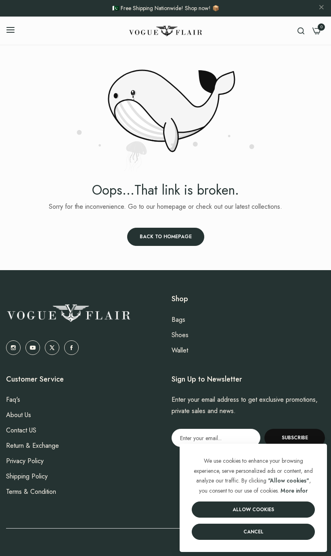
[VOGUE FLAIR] (165, 31)
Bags (178, 319)
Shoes (180, 335)
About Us (18, 415)
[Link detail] (13, 347)
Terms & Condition (31, 491)
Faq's (13, 399)
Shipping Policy (27, 476)
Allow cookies (253, 509)
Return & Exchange (32, 445)
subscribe (295, 437)
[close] (321, 8)
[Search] (300, 30)
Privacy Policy (25, 461)
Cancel (253, 531)
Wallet (180, 350)
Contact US (21, 430)
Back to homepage (166, 236)
